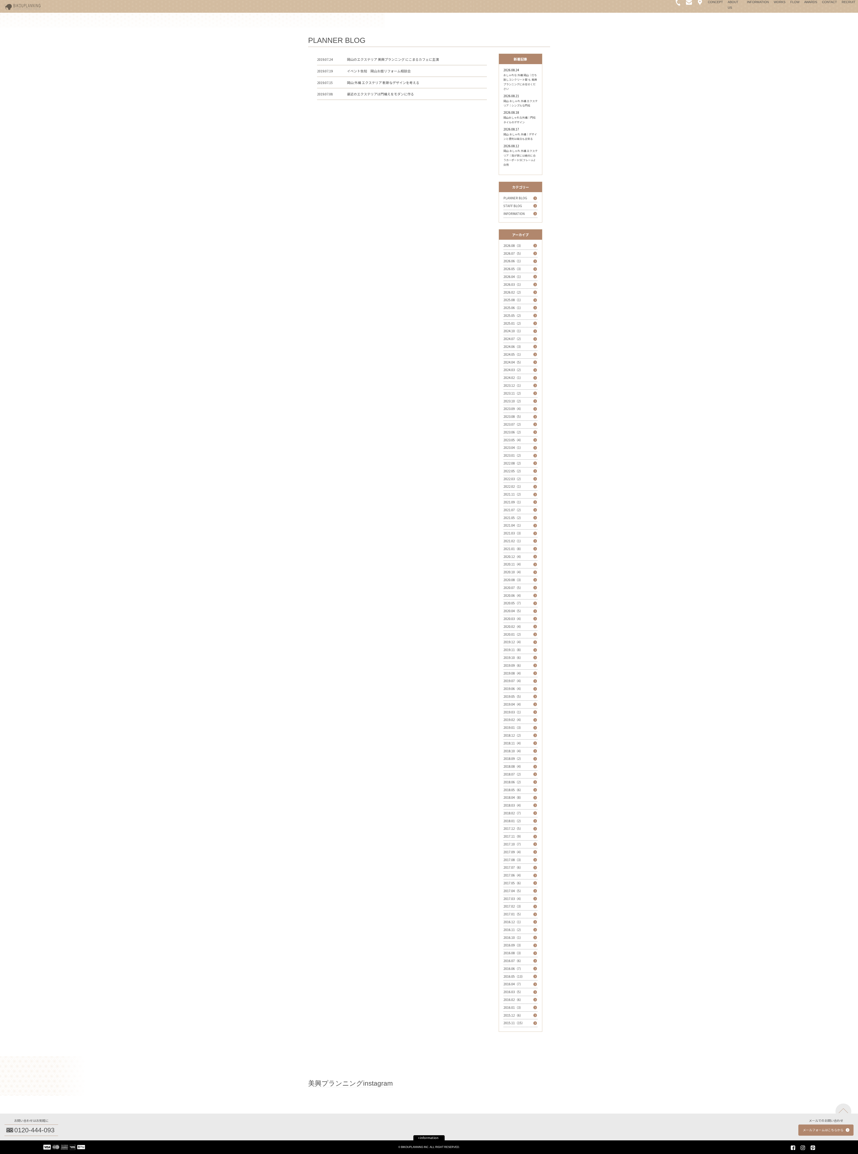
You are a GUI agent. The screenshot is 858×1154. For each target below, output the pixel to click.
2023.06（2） (513, 432)
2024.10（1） (513, 331)
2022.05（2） (513, 471)
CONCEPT (715, 2)
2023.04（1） (513, 447)
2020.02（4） (513, 626)
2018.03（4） (513, 805)
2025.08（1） (513, 300)
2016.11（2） (513, 929)
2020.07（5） (513, 587)
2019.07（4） (513, 681)
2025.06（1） (513, 307)
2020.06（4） (513, 595)
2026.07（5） (513, 253)
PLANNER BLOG (515, 198)
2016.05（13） (514, 976)
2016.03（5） (513, 992)
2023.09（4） (513, 408)
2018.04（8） (513, 797)
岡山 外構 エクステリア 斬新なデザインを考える (383, 82)
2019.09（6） (513, 665)
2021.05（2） (513, 517)
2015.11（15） (514, 1023)
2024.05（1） (513, 354)
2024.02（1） (513, 377)
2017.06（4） (513, 875)
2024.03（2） (513, 370)
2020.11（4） (513, 564)
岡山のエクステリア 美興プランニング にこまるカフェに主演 (393, 59)
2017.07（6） (513, 867)
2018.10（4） (513, 751)
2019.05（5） (513, 696)
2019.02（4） (513, 719)
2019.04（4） (513, 704)
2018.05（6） (513, 790)
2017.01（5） (513, 914)
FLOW (794, 2)
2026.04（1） (513, 276)
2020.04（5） (513, 611)
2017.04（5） (513, 891)
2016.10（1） (513, 937)
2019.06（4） (513, 688)
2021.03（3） (513, 533)
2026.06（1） (513, 261)
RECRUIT (849, 2)
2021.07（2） (513, 510)
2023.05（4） (513, 440)
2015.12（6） (513, 1015)
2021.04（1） (513, 525)
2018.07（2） (513, 774)
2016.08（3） (513, 953)
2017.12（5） (513, 828)
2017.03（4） (513, 898)
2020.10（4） (513, 572)
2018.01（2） (513, 821)
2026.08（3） (513, 245)
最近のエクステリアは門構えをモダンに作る (380, 94)
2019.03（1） (513, 712)
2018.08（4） (513, 766)
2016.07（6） (513, 961)
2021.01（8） (513, 549)
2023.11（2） (513, 393)
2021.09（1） (513, 502)
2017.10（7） (513, 844)
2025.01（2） (513, 323)
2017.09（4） (513, 852)
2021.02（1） (513, 541)
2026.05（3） (513, 269)
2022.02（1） (513, 486)
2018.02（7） (513, 813)
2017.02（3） (513, 906)
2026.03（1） (513, 284)
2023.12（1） (513, 385)
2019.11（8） (513, 649)
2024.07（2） (513, 338)
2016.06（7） (513, 968)
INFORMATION (758, 2)
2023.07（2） (513, 424)
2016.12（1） (513, 922)
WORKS (779, 2)
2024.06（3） (513, 346)
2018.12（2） (513, 735)
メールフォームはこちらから (823, 1130)
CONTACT (829, 2)
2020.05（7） (513, 603)
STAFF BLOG (512, 206)
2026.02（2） (513, 292)
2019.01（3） (513, 727)
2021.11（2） (513, 494)
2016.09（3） (513, 945)
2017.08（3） (513, 860)
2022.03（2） (513, 479)
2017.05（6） (513, 883)
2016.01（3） (513, 1007)
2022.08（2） (513, 463)
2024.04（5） (513, 362)
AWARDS (810, 2)
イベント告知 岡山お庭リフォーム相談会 (379, 71)
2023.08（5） (513, 416)
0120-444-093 (34, 1130)
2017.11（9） (513, 836)
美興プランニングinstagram (350, 1083)
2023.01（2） (513, 455)
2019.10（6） (513, 657)
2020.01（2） (513, 634)
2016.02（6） (513, 999)
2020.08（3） (513, 580)
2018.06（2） (513, 782)
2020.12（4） (513, 556)
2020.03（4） (513, 618)
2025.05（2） (513, 315)
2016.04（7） (513, 984)
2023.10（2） (513, 401)
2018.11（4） (513, 743)
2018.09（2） (513, 758)
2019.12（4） (513, 642)
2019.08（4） (513, 673)
